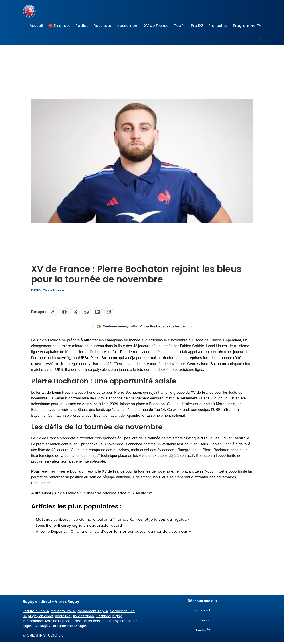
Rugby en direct (40, 616)
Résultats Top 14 (36, 611)
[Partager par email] (108, 311)
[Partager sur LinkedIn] (97, 311)
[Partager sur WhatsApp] (86, 311)
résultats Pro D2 (63, 611)
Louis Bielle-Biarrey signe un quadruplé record (76, 525)
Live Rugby (42, 626)
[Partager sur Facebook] (64, 311)
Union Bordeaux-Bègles (55, 357)
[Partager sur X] (75, 311)
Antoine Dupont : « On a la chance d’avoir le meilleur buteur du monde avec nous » (111, 531)
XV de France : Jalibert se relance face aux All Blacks (103, 493)
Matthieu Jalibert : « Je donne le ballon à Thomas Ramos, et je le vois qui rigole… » (110, 519)
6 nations (103, 616)
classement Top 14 (92, 611)
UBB (105, 621)
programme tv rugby (70, 626)
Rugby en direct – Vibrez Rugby (51, 601)
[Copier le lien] (53, 311)
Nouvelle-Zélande (48, 363)
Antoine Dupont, (58, 621)
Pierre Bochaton (216, 351)
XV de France (53, 290)
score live (62, 616)
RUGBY (36, 290)
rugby (114, 621)
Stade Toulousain (86, 621)
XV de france (83, 616)
